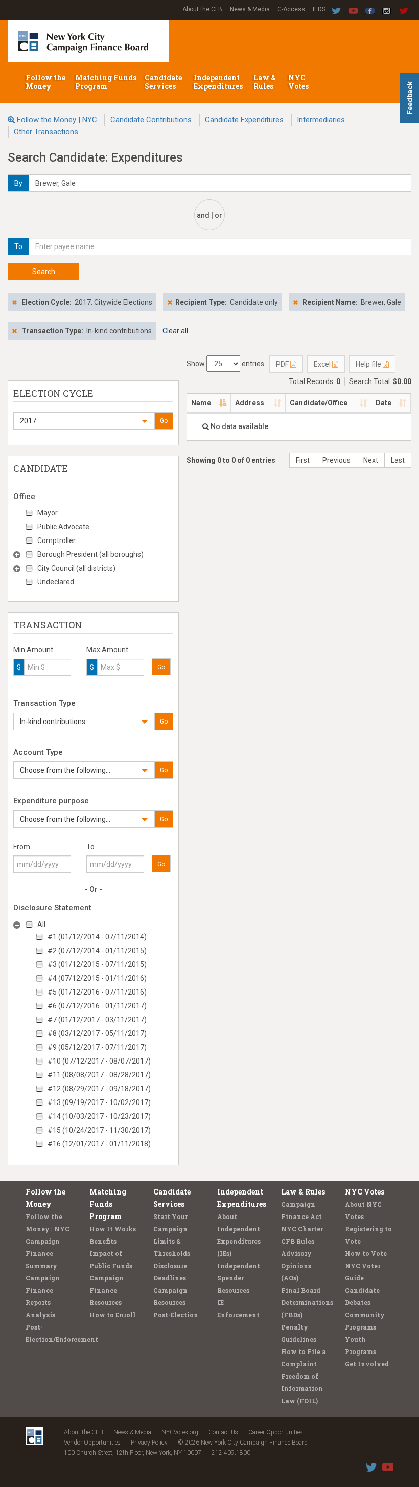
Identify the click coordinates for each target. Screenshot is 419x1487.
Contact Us (223, 1432)
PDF (283, 364)
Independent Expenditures (219, 82)
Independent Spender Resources (238, 1277)
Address (249, 403)
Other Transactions (46, 132)
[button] (83, 421)
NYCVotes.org (179, 1432)
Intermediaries (321, 119)
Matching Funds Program (105, 82)
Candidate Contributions (151, 119)
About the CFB (202, 9)
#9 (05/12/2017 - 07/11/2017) (97, 1047)
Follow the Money (45, 82)
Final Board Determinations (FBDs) (307, 1302)
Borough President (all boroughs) (90, 554)
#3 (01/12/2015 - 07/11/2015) (97, 964)
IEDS (319, 9)
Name (201, 403)
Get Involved (367, 1364)
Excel (323, 364)
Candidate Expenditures (244, 119)
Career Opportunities (275, 1432)
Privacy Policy (149, 1442)
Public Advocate (63, 527)
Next (370, 460)
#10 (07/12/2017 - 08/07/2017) (99, 1061)
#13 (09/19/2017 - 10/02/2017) (99, 1102)
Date (383, 403)
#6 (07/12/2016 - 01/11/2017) (97, 1006)
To (90, 847)
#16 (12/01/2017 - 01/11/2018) (99, 1144)
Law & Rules (264, 82)
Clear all (175, 331)
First (303, 460)
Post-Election (175, 1315)
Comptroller (56, 540)
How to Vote (366, 1253)
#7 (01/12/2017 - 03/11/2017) (97, 1020)
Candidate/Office (318, 403)
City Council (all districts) (76, 568)
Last (398, 460)
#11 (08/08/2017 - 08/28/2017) (99, 1075)
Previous (336, 460)
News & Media (250, 9)
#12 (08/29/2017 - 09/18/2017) (99, 1089)
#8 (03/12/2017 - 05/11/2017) (97, 1033)
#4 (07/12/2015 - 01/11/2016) (97, 978)
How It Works (112, 1229)
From (21, 847)
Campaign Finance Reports (43, 1290)
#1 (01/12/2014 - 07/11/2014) (97, 937)
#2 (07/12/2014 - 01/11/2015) (97, 951)
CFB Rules (297, 1241)
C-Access (291, 9)
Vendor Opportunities (92, 1442)
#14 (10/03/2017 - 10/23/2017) (99, 1116)
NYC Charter (302, 1229)
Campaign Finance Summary (43, 1253)
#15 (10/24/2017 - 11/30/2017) (99, 1130)
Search (43, 271)
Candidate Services (163, 82)
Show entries (225, 363)
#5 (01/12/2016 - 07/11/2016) (97, 992)
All (41, 924)
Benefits (103, 1241)
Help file (369, 364)
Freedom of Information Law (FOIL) (302, 1388)
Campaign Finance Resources (106, 1290)
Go (164, 420)
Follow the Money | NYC (57, 119)
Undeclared (55, 582)
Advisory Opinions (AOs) (296, 1265)
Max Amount (107, 650)
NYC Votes (299, 82)
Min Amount (33, 650)
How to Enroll (112, 1315)
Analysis (40, 1315)
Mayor (47, 513)
